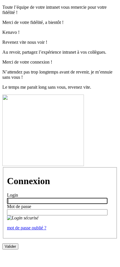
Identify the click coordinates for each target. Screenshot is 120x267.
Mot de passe (19, 206)
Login (12, 195)
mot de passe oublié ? (26, 227)
